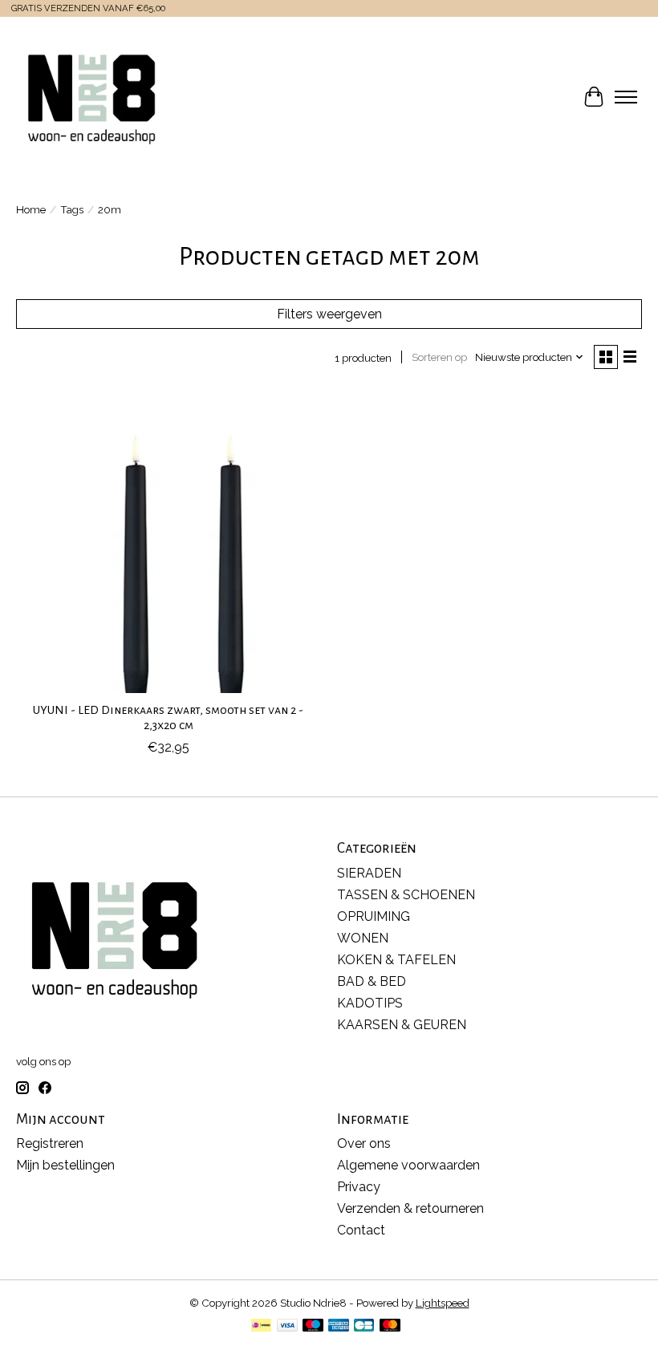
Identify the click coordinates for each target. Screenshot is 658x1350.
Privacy (358, 1186)
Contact (361, 1230)
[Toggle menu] (626, 97)
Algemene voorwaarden (408, 1165)
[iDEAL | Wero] (261, 1326)
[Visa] (287, 1326)
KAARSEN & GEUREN (401, 1024)
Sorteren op (439, 357)
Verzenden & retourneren (410, 1208)
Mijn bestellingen (65, 1165)
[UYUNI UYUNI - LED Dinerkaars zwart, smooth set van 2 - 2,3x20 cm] (168, 540)
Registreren (49, 1143)
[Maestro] (313, 1326)
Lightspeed (442, 1302)
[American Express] (338, 1326)
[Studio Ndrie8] (91, 97)
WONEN (362, 938)
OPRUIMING (373, 916)
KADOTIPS (370, 1003)
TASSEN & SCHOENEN (406, 894)
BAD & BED (371, 981)
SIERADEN (369, 873)
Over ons (364, 1143)
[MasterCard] (390, 1326)
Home (31, 209)
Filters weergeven (329, 314)
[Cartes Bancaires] (364, 1326)
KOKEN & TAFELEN (396, 959)
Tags (71, 209)
